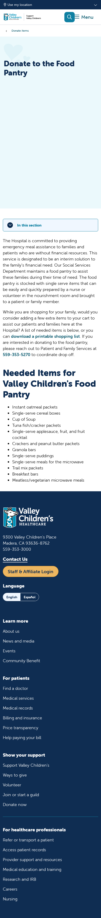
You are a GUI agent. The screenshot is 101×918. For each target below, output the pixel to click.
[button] (84, 17)
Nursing (10, 899)
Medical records (18, 708)
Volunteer (12, 785)
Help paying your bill (22, 737)
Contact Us (15, 559)
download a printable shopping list (45, 336)
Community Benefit (21, 660)
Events (9, 651)
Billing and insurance (22, 718)
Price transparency (20, 727)
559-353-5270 (16, 354)
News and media (18, 641)
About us (11, 631)
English (11, 597)
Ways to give (15, 775)
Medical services (18, 698)
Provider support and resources (32, 859)
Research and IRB (19, 879)
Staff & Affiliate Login (30, 571)
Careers (10, 889)
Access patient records (24, 849)
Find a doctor (15, 688)
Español (29, 597)
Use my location (20, 5)
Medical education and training (32, 869)
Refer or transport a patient (28, 840)
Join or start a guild (21, 794)
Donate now (15, 804)
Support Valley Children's (26, 765)
